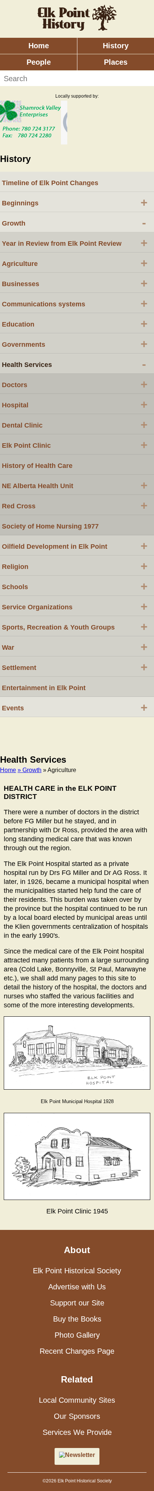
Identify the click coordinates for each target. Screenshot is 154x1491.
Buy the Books (77, 1319)
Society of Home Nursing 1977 (50, 526)
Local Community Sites (77, 1400)
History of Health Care (37, 465)
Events (75, 707)
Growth (74, 222)
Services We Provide (77, 1432)
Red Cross (75, 505)
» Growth (29, 770)
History (116, 46)
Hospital (75, 404)
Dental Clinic (75, 424)
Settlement (75, 667)
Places (115, 62)
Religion (75, 566)
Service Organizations (75, 606)
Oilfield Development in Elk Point (75, 545)
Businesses (75, 283)
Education (75, 323)
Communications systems (75, 303)
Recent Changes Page (77, 1351)
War (75, 646)
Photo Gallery (77, 1335)
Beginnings (75, 202)
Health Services (74, 364)
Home (38, 46)
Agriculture (75, 263)
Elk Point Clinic (75, 444)
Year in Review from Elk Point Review (75, 242)
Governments (75, 343)
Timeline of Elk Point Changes (50, 183)
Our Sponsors (77, 1416)
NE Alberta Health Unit (75, 485)
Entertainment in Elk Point (44, 688)
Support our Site (77, 1303)
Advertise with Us (77, 1287)
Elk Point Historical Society (77, 1271)
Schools (75, 586)
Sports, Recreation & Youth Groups (75, 626)
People (39, 62)
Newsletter (80, 1455)
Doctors (75, 384)
